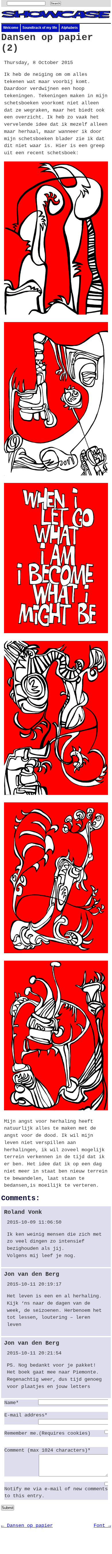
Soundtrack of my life (39, 28)
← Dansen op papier (27, 1525)
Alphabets (69, 28)
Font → (102, 1525)
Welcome (10, 28)
